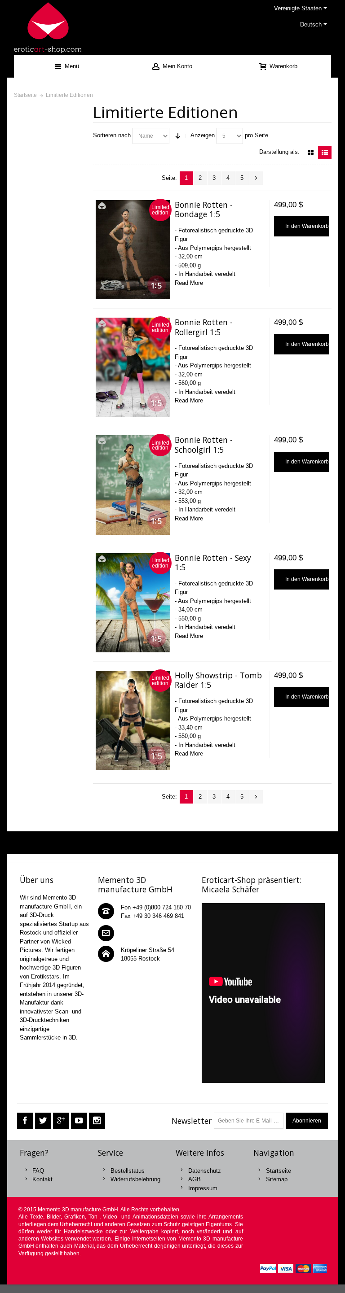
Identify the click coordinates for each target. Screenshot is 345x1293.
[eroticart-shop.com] (47, 27)
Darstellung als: (279, 152)
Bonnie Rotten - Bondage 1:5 (204, 209)
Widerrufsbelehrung (135, 1179)
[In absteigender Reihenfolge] (178, 136)
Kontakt (42, 1179)
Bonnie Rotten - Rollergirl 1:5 (204, 327)
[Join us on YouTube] (79, 1121)
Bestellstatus (128, 1170)
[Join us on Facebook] (25, 1121)
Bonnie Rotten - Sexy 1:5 (213, 562)
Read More (189, 283)
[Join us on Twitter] (43, 1121)
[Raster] (311, 152)
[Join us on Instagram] (97, 1121)
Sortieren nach (112, 135)
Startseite (278, 1170)
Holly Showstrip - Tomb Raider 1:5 (218, 680)
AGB (194, 1179)
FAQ (38, 1170)
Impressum (202, 1188)
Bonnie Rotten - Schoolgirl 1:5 (204, 444)
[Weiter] (256, 178)
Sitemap (277, 1179)
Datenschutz (204, 1170)
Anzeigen (202, 135)
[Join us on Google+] (61, 1121)
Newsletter (192, 1120)
